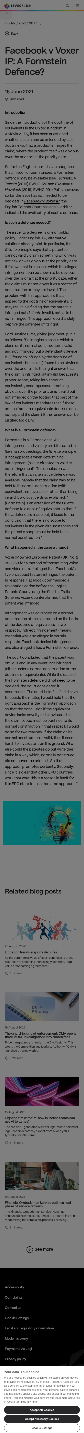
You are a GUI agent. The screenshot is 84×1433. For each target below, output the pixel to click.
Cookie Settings (42, 1428)
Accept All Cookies (42, 1409)
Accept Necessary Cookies (42, 1418)
